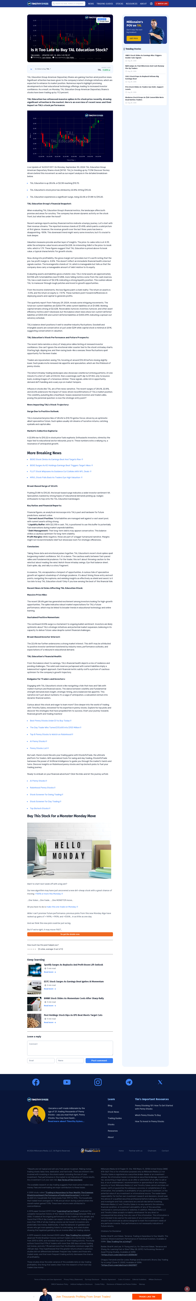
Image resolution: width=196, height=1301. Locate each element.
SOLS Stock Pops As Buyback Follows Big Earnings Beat (142, 77)
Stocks (111, 1124)
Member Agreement (109, 1279)
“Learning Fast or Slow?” (68, 1211)
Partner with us (135, 1151)
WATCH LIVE (162, 4)
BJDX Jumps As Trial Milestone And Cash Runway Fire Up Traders (144, 67)
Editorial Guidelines (139, 1279)
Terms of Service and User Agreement (48, 1279)
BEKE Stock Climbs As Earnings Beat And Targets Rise (55, 459)
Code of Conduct (124, 1279)
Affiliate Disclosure (155, 1279)
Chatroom (152, 1151)
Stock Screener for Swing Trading (45, 794)
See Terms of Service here (70, 1180)
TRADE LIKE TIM (147, 1297)
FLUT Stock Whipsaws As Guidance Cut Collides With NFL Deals (60, 471)
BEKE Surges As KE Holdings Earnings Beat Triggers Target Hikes (60, 465)
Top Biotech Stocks (39, 808)
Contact (165, 1151)
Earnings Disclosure (92, 1279)
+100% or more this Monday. (48, 894)
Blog (110, 1105)
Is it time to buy (43, 69)
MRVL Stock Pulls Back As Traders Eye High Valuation (55, 477)
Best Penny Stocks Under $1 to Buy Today (50, 720)
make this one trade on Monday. (61, 907)
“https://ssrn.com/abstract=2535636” (119, 1255)
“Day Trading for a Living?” (78, 1235)
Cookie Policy (99, 1284)
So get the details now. (70, 934)
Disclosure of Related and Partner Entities (122, 1284)
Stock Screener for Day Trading (44, 801)
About (111, 1137)
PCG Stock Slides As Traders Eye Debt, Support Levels (144, 88)
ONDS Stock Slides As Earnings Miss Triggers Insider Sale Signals (143, 56)
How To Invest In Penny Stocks (149, 1121)
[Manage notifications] (187, 1289)
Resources (113, 1131)
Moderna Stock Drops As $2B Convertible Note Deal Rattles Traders (144, 98)
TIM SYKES (35, 55)
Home (121, 1151)
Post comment (99, 1060)
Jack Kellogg (46, 57)
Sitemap (142, 1284)
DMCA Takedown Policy (59, 1284)
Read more (48, 972)
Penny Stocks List (38, 748)
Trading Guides (115, 1118)
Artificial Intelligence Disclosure (81, 1284)
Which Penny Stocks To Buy (148, 1115)
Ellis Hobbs (70, 57)
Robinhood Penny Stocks (42, 787)
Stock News (113, 1112)
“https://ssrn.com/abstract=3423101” (119, 1265)
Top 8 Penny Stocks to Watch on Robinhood (50, 734)
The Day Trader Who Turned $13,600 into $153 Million (55, 727)
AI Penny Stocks (37, 741)
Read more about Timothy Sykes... (66, 1121)
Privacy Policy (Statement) (73, 1279)
